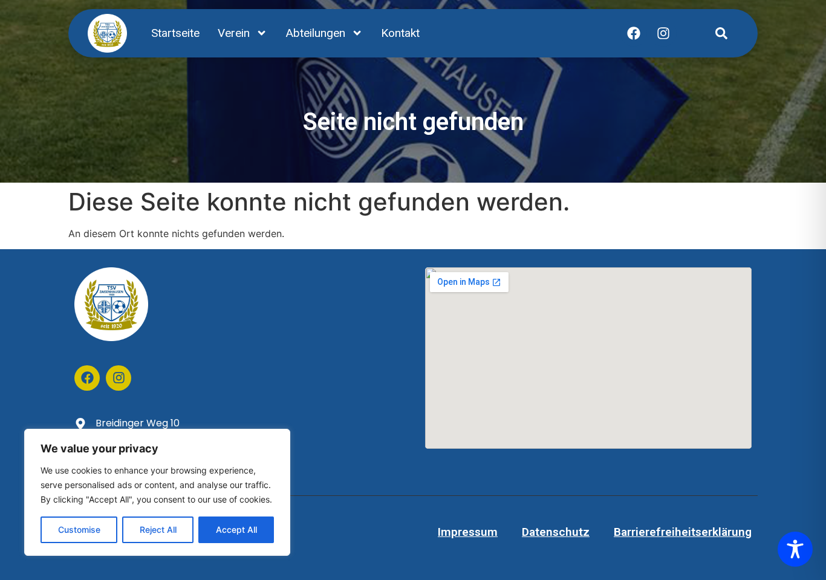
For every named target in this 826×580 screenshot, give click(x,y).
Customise (79, 529)
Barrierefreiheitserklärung (683, 532)
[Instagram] (663, 33)
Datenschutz (556, 532)
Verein (234, 33)
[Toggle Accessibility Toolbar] (795, 549)
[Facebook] (633, 33)
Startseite (175, 33)
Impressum (468, 532)
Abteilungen (315, 33)
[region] (157, 492)
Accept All (236, 529)
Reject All (158, 529)
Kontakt (400, 33)
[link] (721, 33)
